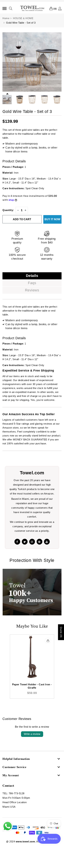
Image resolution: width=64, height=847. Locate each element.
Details (32, 276)
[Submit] (48, 641)
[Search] (10, 8)
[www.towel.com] (32, 8)
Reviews (32, 290)
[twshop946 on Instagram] (32, 542)
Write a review (32, 734)
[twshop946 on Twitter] (25, 542)
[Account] (60, 9)
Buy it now (52, 219)
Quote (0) (61, 632)
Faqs (32, 283)
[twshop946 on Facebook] (17, 542)
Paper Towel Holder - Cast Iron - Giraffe (32, 686)
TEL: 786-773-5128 (13, 793)
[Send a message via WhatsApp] (8, 826)
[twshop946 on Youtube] (47, 542)
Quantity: (8, 210)
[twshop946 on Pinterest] (39, 542)
